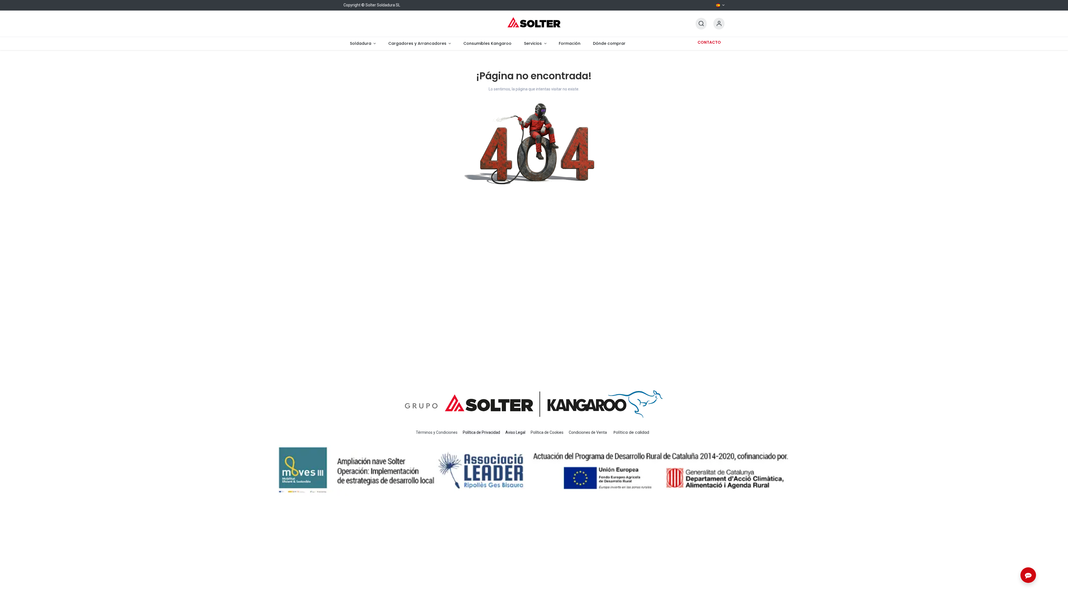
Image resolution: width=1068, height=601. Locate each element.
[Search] (701, 24)
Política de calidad (631, 432)
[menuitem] (362, 43)
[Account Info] (719, 24)
